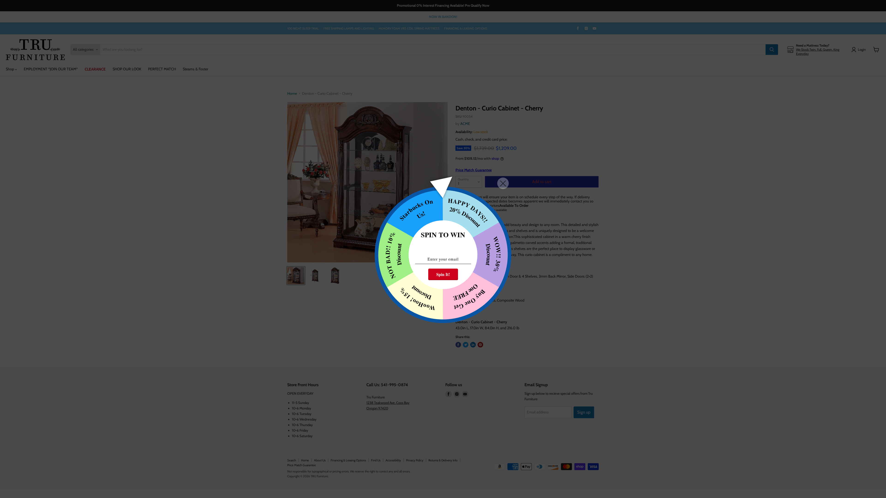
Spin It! (443, 274)
